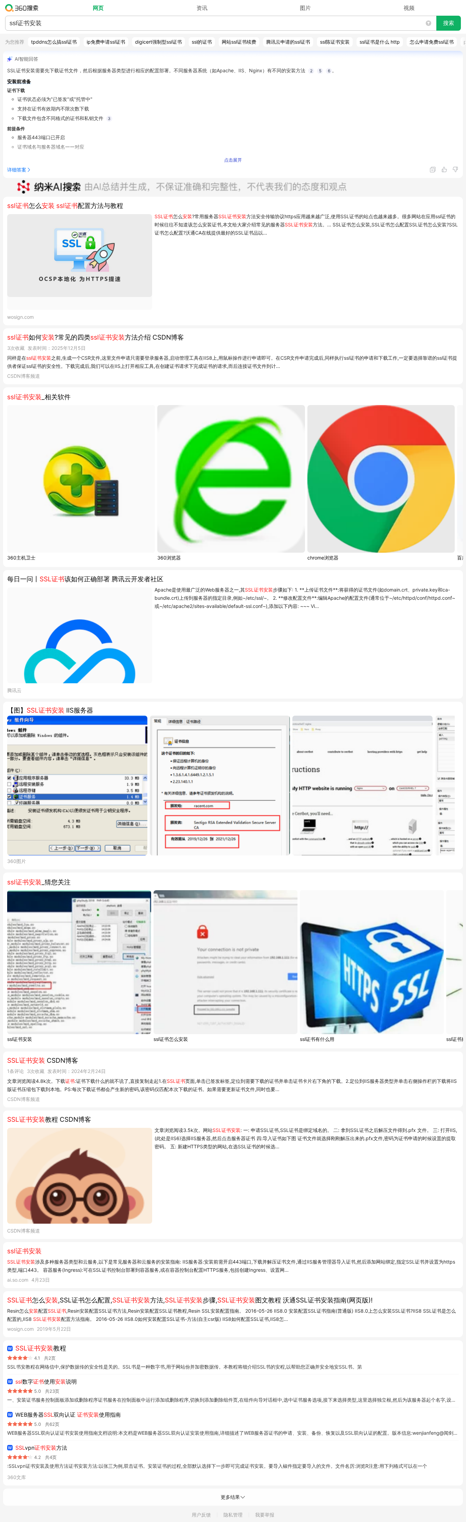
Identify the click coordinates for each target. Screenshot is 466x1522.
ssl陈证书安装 (335, 42)
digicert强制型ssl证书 (158, 42)
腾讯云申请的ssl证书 (288, 42)
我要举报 (264, 1515)
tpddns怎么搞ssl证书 (54, 42)
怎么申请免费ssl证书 (432, 42)
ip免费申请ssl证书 (106, 42)
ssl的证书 (202, 42)
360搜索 (23, 8)
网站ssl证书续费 (239, 42)
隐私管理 (233, 1515)
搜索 (448, 23)
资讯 (201, 7)
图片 (305, 7)
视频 (409, 7)
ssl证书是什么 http (380, 42)
